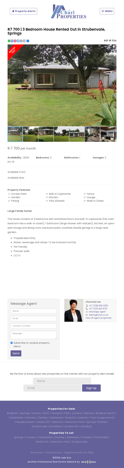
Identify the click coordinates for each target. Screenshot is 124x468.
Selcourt (57, 422)
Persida (86, 437)
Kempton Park (61, 413)
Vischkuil (86, 426)
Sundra (77, 413)
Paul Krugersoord (102, 417)
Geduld (70, 417)
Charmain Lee (93, 301)
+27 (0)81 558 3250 (98, 305)
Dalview (31, 417)
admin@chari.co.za (98, 315)
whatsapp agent (97, 311)
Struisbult (56, 426)
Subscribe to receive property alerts (32, 344)
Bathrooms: (71, 157)
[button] (113, 47)
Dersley (43, 417)
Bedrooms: (42, 157)
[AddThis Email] (24, 41)
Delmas (89, 413)
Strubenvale (39, 426)
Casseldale (16, 417)
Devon (36, 413)
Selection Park (74, 422)
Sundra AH (71, 426)
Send (16, 353)
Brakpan (12, 413)
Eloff (46, 413)
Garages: (98, 157)
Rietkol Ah (43, 422)
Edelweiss (56, 417)
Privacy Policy (54, 452)
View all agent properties (98, 318)
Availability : (15, 157)
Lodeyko (82, 417)
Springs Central (96, 422)
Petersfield (101, 437)
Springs (25, 413)
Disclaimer (37, 452)
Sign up (91, 388)
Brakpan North (105, 413)
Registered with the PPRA (79, 452)
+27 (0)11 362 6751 (98, 308)
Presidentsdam (25, 422)
